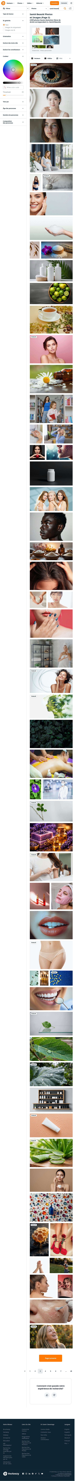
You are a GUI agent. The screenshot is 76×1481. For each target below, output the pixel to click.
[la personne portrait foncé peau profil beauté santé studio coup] (51, 527)
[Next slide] (68, 58)
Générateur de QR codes (7, 1463)
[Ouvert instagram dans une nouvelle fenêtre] (26, 1473)
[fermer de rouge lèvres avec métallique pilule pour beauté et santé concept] (51, 925)
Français (67, 1441)
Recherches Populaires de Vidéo (26, 1455)
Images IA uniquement (13, 27)
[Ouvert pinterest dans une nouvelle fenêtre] (32, 1473)
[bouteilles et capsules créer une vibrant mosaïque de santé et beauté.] (51, 1207)
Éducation (6, 1441)
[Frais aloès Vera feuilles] (51, 1153)
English (67, 1429)
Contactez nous (46, 1432)
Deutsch (67, 1438)
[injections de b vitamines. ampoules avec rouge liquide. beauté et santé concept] (40, 896)
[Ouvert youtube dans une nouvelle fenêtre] (42, 1473)
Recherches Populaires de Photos (26, 1449)
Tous (6, 25)
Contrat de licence (25, 1430)
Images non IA (10, 30)
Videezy (5, 1435)
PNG (60, 58)
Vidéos (29, 3)
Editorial (39, 3)
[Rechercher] (65, 8)
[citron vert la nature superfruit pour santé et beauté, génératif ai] (51, 293)
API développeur (7, 1444)
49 (71, 1371)
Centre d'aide (45, 1429)
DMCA (24, 1434)
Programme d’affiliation (26, 1437)
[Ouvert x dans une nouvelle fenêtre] (39, 1473)
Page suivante (50, 1358)
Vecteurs (10, 3)
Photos (19, 3)
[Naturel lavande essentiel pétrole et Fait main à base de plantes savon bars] (51, 837)
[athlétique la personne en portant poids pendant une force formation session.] (61, 1265)
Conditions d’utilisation (64, 1473)
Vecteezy (6, 1432)
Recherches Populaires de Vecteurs (26, 1442)
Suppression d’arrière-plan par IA (7, 1457)
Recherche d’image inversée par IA (7, 1450)
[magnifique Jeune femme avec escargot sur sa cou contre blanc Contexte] (43, 1286)
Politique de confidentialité (63, 1474)
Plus (66, 1443)
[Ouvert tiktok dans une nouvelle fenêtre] (36, 1473)
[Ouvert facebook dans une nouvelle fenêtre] (23, 1473)
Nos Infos (44, 1435)
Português (68, 1435)
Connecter (64, 3)
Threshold (7, 92)
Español (67, 1432)
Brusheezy (6, 1429)
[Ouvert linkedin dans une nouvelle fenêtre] (29, 1473)
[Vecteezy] (3, 3)
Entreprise (6, 1438)
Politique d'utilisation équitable (60, 1476)
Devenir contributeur (45, 1438)
